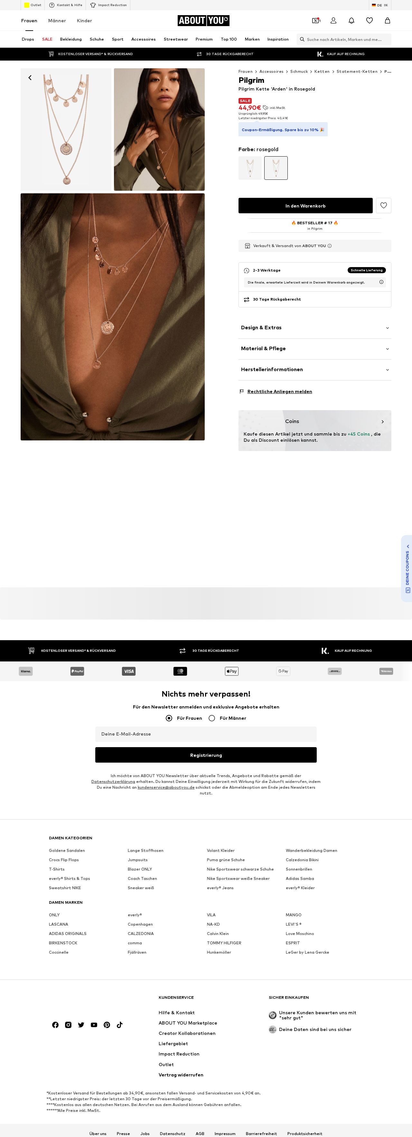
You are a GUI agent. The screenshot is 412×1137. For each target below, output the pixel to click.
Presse (123, 1134)
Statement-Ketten (357, 71)
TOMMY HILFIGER (224, 943)
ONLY (54, 915)
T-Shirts (57, 869)
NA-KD (213, 924)
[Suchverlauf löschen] (386, 39)
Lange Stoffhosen (146, 850)
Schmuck (299, 71)
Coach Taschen (142, 878)
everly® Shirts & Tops (69, 878)
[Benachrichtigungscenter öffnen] (351, 20)
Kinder (84, 20)
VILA (211, 915)
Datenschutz (172, 1134)
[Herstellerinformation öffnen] (330, 246)
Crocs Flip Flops (64, 860)
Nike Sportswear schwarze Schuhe (240, 869)
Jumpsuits (138, 860)
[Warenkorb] (387, 20)
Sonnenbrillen (299, 869)
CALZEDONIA (141, 933)
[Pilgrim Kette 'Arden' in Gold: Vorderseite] (66, 129)
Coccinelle (59, 952)
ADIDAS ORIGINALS (68, 933)
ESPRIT (293, 943)
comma (135, 943)
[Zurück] (30, 77)
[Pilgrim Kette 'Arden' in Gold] (159, 129)
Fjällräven (137, 952)
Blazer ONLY (140, 869)
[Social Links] (55, 1025)
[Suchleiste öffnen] (300, 39)
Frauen (29, 20)
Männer (57, 20)
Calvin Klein (218, 933)
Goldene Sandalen (67, 850)
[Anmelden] (333, 20)
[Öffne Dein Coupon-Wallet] (315, 20)
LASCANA (58, 924)
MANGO (294, 915)
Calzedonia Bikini (302, 860)
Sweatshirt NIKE (65, 888)
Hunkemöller (219, 952)
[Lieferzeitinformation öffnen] (381, 282)
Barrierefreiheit (261, 1134)
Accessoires (271, 71)
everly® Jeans (220, 888)
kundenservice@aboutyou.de (166, 787)
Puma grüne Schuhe (226, 860)
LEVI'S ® (294, 924)
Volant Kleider (221, 850)
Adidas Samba (300, 878)
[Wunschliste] (369, 20)
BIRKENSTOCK (63, 943)
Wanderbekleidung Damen (311, 850)
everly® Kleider (300, 888)
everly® (135, 915)
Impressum (225, 1134)
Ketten (322, 71)
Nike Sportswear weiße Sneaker (238, 878)
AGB (200, 1134)
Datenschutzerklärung (113, 781)
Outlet (36, 5)
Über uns (98, 1134)
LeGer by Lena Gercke (307, 952)
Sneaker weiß (141, 888)
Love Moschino (300, 933)
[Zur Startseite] (84, 1000)
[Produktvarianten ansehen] (250, 168)
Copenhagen (140, 924)
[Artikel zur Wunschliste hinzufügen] (383, 205)
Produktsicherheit (305, 1134)
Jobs (145, 1134)
